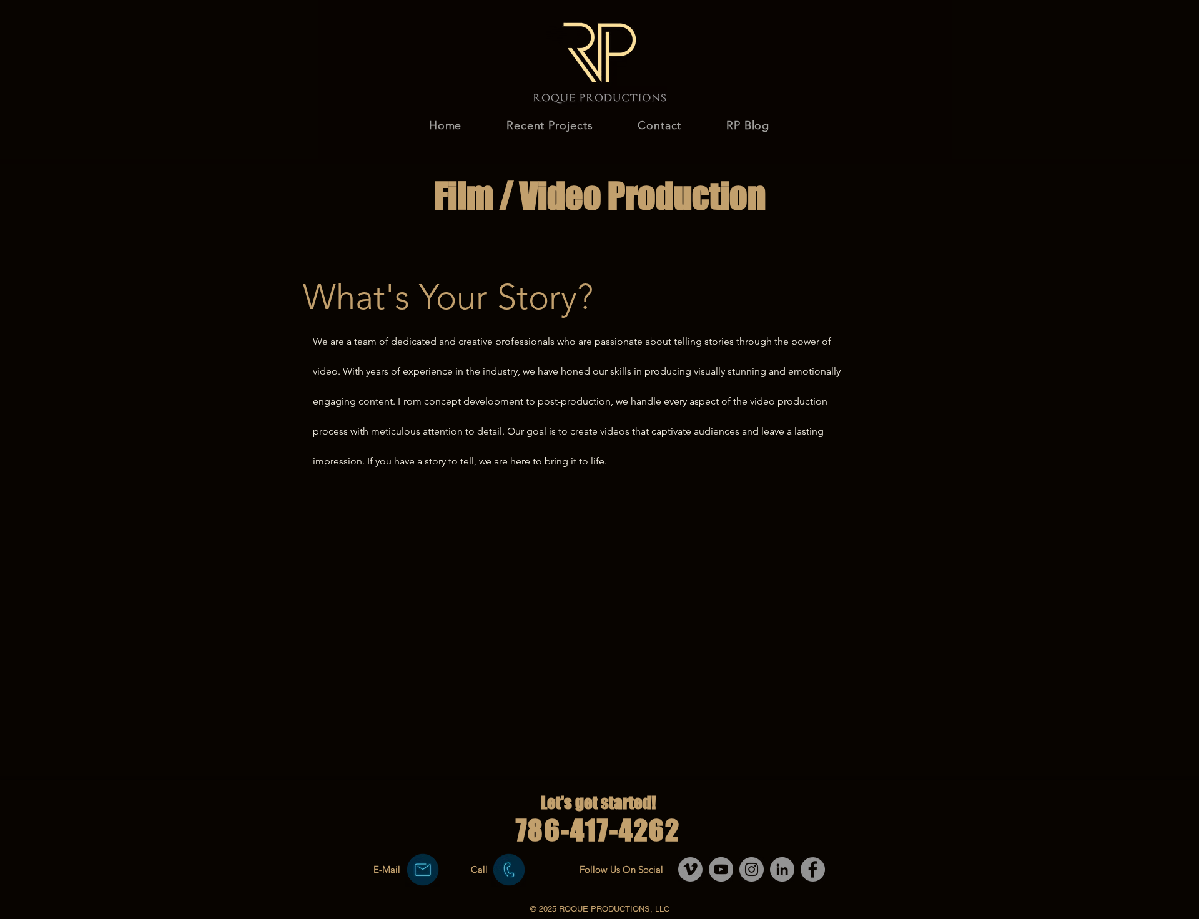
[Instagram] (751, 869)
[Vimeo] (690, 869)
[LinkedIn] (782, 869)
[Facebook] (813, 869)
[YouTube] (721, 869)
